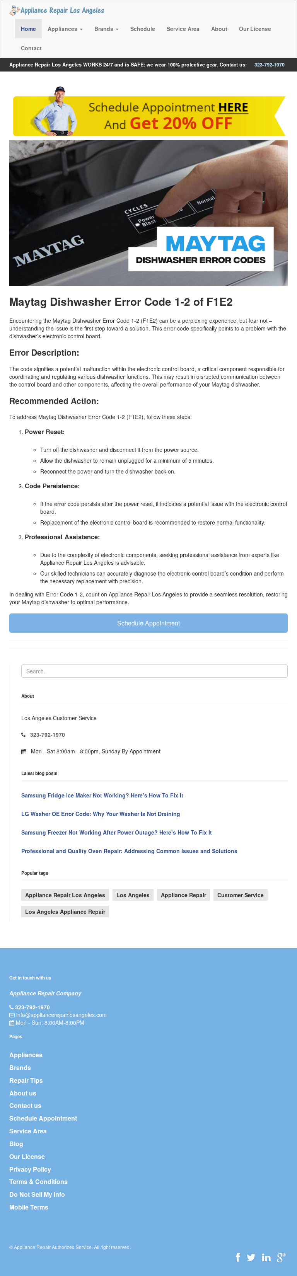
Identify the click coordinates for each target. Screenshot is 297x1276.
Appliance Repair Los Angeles (65, 895)
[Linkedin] (266, 1257)
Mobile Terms (28, 1207)
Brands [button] (104, 28)
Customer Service (240, 895)
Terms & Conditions (38, 1181)
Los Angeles (133, 895)
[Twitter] (251, 1257)
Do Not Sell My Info (37, 1194)
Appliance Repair (183, 895)
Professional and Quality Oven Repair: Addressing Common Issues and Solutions (129, 851)
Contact (31, 48)
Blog (16, 1143)
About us (22, 1093)
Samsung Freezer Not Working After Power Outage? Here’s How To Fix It (116, 832)
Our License (255, 28)
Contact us (25, 1105)
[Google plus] (281, 1257)
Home (28, 28)
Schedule (142, 28)
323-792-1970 (269, 64)
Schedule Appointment (148, 622)
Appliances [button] (63, 28)
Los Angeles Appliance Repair (65, 911)
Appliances (26, 1054)
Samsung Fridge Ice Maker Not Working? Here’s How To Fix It (102, 795)
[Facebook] (238, 1257)
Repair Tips (26, 1080)
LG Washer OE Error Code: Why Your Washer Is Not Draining (100, 814)
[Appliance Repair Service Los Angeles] (56, 10)
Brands (20, 1067)
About (219, 28)
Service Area (183, 28)
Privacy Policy (30, 1169)
